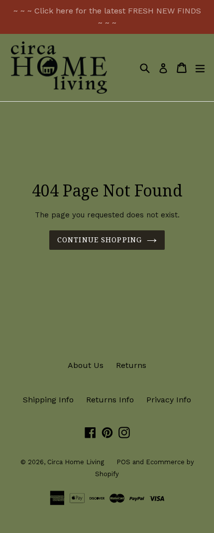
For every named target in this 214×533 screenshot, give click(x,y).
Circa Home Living (75, 462)
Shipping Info (48, 399)
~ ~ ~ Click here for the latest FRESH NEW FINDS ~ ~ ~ (107, 16)
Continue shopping (99, 240)
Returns (131, 365)
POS (123, 462)
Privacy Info (168, 399)
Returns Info (110, 399)
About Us (86, 365)
